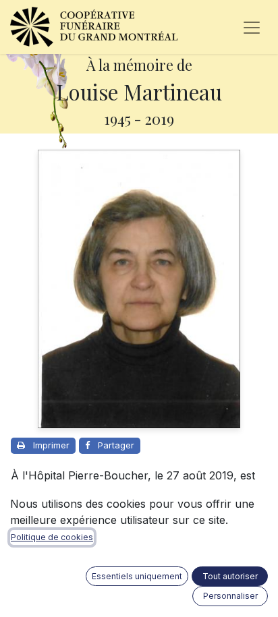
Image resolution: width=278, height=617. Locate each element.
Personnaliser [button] (230, 596)
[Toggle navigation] (251, 27)
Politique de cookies (52, 537)
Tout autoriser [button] (230, 576)
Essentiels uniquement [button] (137, 576)
